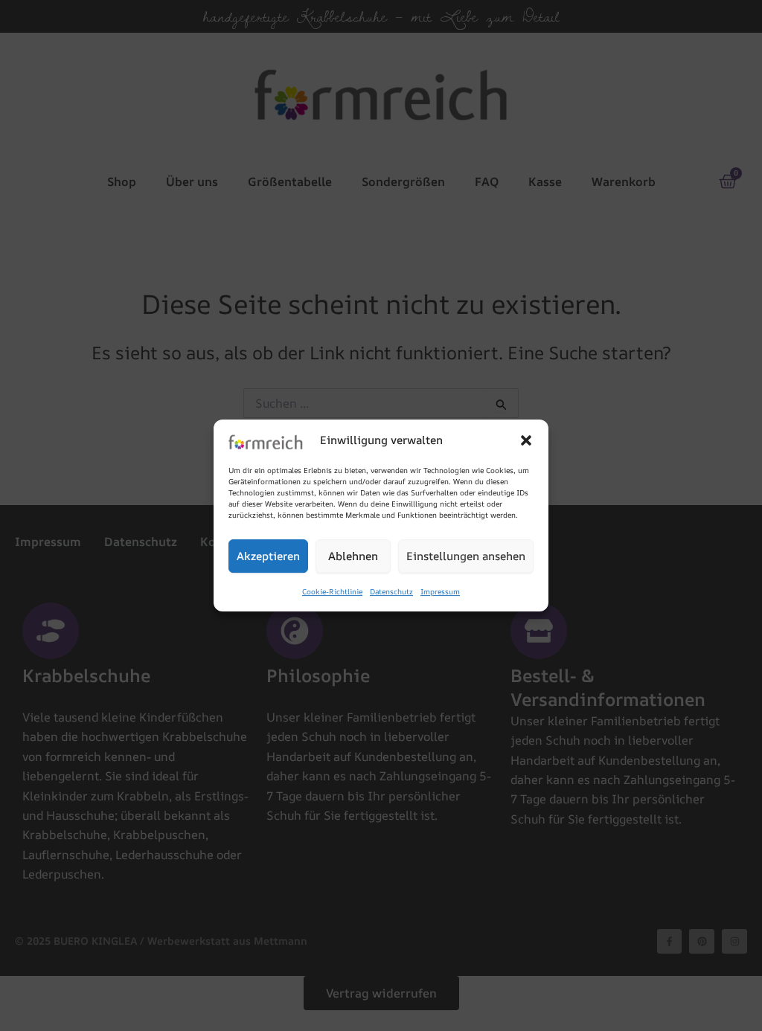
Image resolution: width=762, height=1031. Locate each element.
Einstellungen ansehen (465, 556)
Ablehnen (353, 556)
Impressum (440, 592)
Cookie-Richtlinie (332, 592)
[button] (526, 440)
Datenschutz (391, 592)
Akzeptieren (268, 556)
